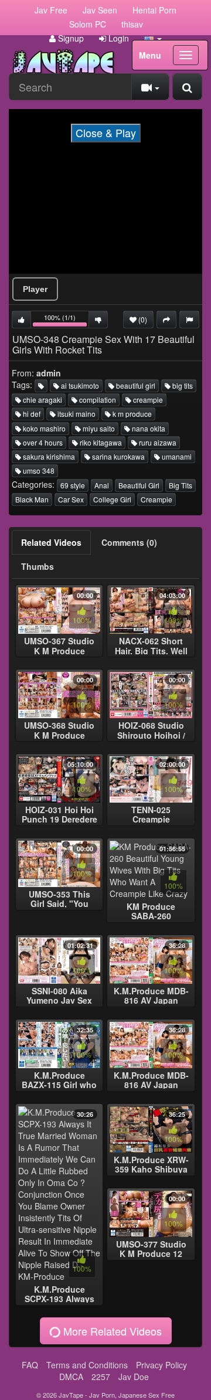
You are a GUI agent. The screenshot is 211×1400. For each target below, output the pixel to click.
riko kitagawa (100, 442)
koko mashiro (43, 428)
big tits (182, 385)
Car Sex (71, 499)
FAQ (30, 1365)
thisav (132, 24)
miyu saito (98, 428)
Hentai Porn (154, 10)
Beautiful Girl (138, 485)
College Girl (112, 499)
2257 (100, 1376)
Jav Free (51, 10)
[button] (153, 38)
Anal (101, 485)
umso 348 (38, 470)
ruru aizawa (156, 442)
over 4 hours (42, 442)
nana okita (147, 428)
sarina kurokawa (117, 456)
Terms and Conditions (87, 1365)
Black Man (32, 499)
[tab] (51, 542)
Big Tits (180, 485)
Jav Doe (133, 1376)
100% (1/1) (66, 320)
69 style (72, 485)
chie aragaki (41, 400)
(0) (142, 319)
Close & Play (106, 132)
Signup (70, 38)
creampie (147, 400)
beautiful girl (134, 385)
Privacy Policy (161, 1365)
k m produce (131, 414)
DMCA (71, 1376)
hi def (30, 414)
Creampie (156, 499)
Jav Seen (100, 10)
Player (35, 289)
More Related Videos (111, 1330)
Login (117, 38)
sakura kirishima (48, 456)
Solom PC (87, 24)
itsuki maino (76, 414)
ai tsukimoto (79, 385)
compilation (96, 400)
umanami (176, 456)
